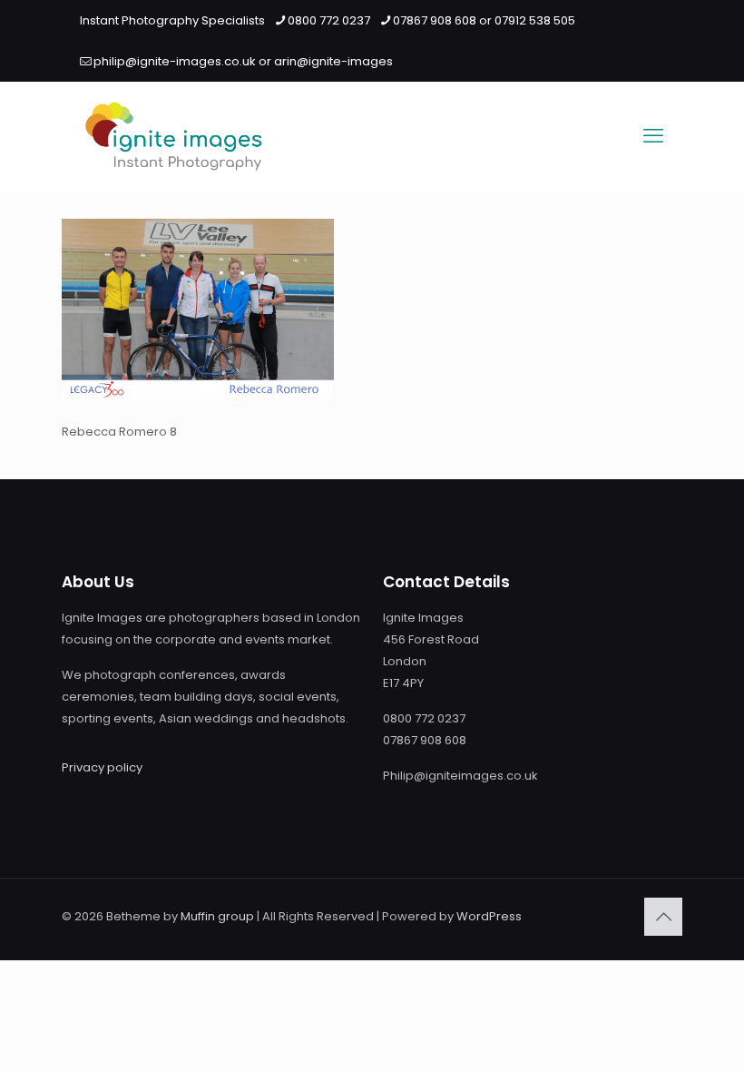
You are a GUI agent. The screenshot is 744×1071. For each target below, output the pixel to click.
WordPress (489, 916)
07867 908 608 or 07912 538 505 (484, 20)
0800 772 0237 (329, 20)
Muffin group (217, 916)
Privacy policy (102, 767)
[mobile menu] (653, 136)
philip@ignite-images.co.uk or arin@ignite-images (243, 61)
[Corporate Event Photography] (174, 136)
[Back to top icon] (663, 917)
